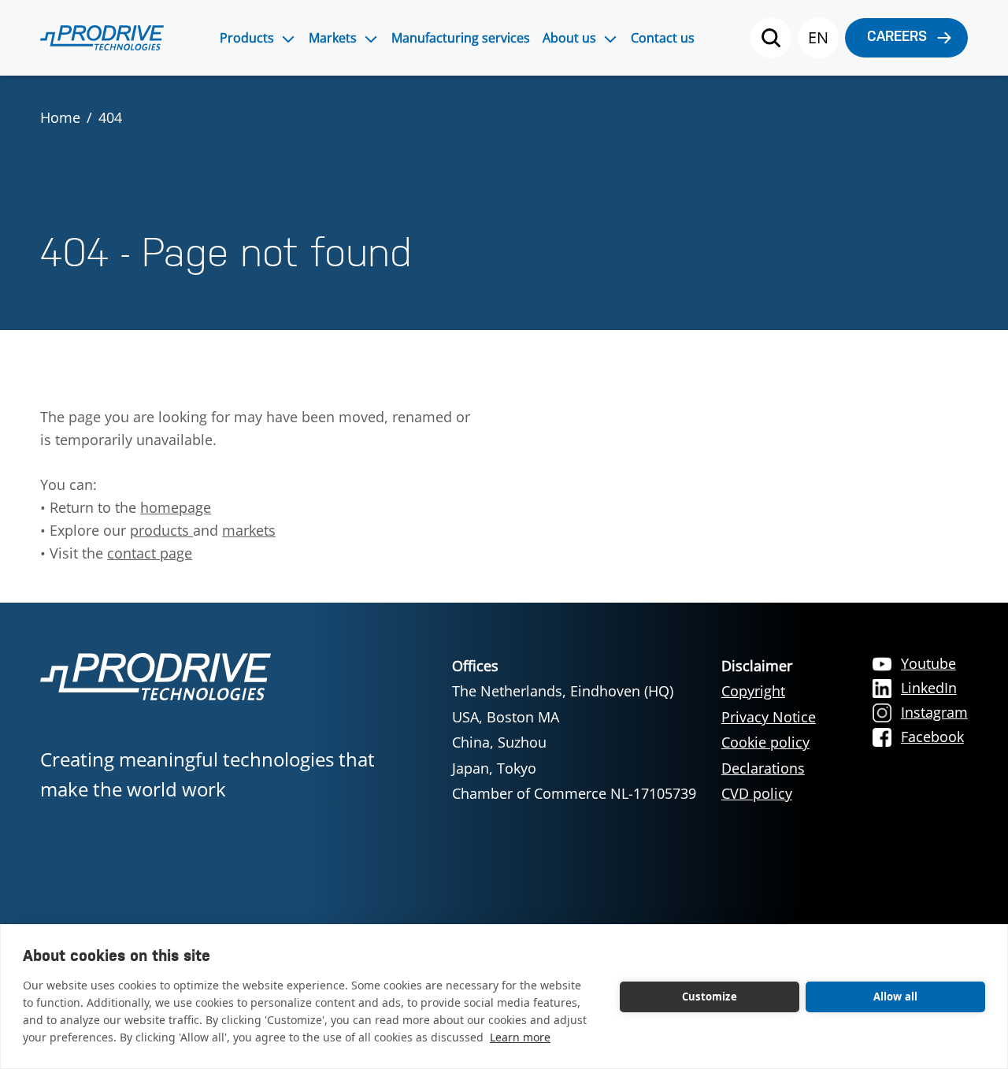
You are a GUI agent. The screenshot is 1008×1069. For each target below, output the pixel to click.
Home (60, 117)
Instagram (934, 712)
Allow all (895, 996)
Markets (333, 37)
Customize (709, 996)
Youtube (928, 663)
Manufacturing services (460, 37)
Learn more (520, 1037)
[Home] (101, 37)
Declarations (763, 768)
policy (772, 793)
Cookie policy (765, 742)
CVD (737, 793)
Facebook (932, 736)
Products (247, 37)
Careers (897, 37)
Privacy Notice (768, 716)
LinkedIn (929, 687)
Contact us (663, 37)
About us (569, 37)
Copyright (753, 690)
